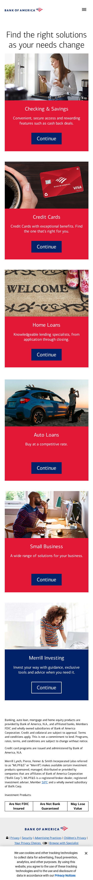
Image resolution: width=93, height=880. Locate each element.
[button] (84, 9)
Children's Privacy (75, 838)
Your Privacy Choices (28, 843)
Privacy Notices (65, 875)
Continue (46, 139)
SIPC (45, 782)
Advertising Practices (48, 838)
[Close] (86, 853)
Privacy (14, 838)
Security (27, 838)
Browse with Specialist (64, 843)
